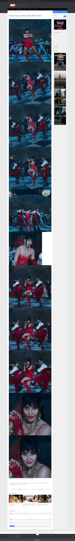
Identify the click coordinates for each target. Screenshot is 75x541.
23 (31, 478)
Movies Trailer (17, 11)
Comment (11, 513)
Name (11, 519)
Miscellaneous (30, 9)
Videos (25, 9)
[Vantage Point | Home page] (13, 5)
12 (19, 478)
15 (22, 478)
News (17, 9)
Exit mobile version (37, 539)
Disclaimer (46, 532)
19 (27, 478)
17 (25, 478)
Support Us (35, 9)
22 (30, 478)
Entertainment (21, 9)
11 (18, 478)
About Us (13, 9)
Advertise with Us (52, 532)
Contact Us (42, 532)
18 (26, 478)
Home (10, 9)
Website (11, 522)
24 (32, 478)
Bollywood (11, 11)
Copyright (25, 532)
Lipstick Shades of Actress (12, 484)
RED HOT (20, 484)
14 (21, 478)
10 (17, 478)
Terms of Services (36, 532)
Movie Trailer (16, 484)
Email (32, 519)
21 (29, 478)
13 (20, 478)
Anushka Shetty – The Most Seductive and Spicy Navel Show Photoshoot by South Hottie (29, 504)
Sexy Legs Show (24, 484)
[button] (60, 62)
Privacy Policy (31, 532)
